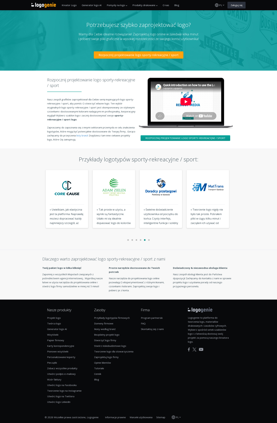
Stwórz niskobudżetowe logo (110, 345)
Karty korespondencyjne (60, 345)
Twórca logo (54, 323)
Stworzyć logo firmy (105, 340)
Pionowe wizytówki (57, 351)
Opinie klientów (102, 362)
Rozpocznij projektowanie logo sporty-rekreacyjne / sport (139, 55)
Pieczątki (52, 362)
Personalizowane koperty (61, 357)
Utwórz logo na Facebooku (62, 385)
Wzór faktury (54, 379)
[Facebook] (189, 349)
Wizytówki (52, 334)
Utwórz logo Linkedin (58, 401)
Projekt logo (54, 317)
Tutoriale (99, 368)
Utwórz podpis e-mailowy (61, 373)
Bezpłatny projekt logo (106, 334)
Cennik (97, 373)
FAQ (143, 323)
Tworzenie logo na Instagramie (64, 390)
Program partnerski (152, 317)
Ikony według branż (105, 329)
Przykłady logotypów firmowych (112, 317)
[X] (194, 349)
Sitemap (160, 417)
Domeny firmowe (103, 323)
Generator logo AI (92, 5)
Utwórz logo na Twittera (60, 396)
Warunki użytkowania (141, 417)
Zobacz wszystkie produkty (62, 368)
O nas (166, 5)
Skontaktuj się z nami (152, 329)
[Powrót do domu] (43, 5)
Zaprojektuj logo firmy (106, 357)
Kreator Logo (69, 5)
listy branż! (82, 135)
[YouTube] (201, 349)
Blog (176, 5)
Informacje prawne (115, 417)
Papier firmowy (55, 340)
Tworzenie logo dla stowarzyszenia (113, 351)
